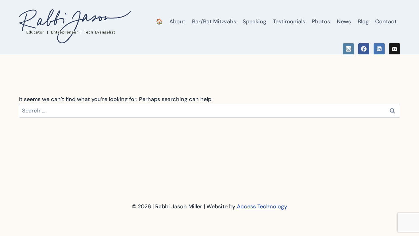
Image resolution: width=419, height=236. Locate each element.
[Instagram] (348, 48)
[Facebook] (363, 48)
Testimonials (289, 21)
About (177, 21)
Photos (321, 21)
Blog (363, 21)
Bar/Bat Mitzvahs (214, 21)
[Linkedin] (379, 48)
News (344, 21)
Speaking (254, 21)
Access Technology (262, 206)
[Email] (394, 48)
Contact (386, 21)
